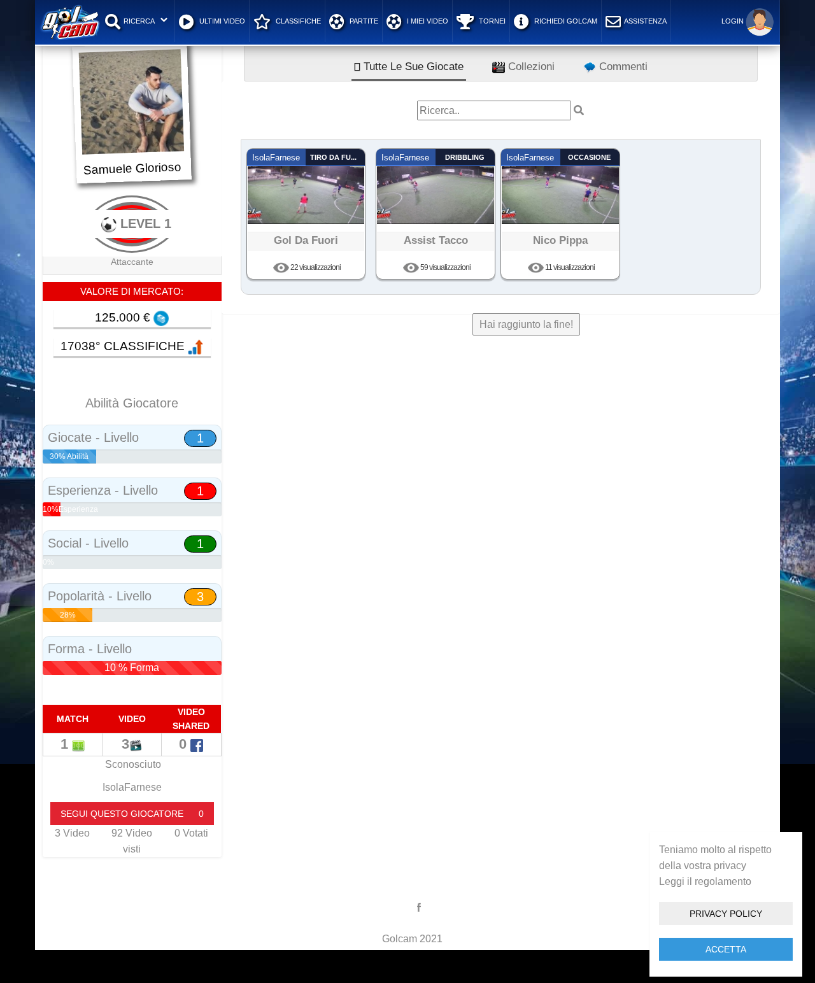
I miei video (426, 21)
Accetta (725, 949)
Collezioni (530, 66)
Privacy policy (726, 913)
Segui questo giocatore (132, 813)
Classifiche (297, 21)
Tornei (491, 21)
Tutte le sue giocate (412, 66)
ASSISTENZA (645, 21)
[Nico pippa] (560, 186)
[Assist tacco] (435, 186)
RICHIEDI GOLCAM (564, 21)
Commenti (622, 66)
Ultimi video (221, 21)
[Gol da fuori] (306, 186)
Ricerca (139, 21)
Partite (363, 21)
